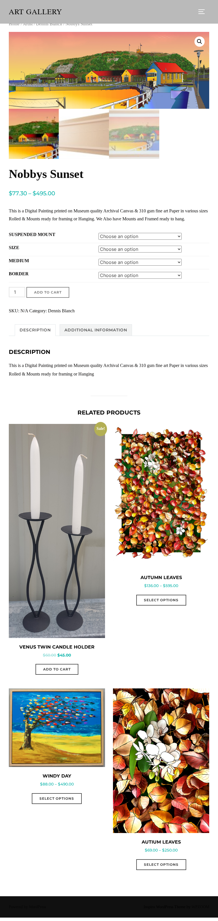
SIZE (14, 247)
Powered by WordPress (27, 907)
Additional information (95, 330)
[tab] (35, 330)
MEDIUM (19, 260)
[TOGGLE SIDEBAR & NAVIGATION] (203, 11)
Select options (161, 600)
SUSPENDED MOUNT (32, 234)
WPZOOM (200, 907)
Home (14, 24)
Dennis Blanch (49, 24)
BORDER (19, 273)
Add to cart (48, 292)
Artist (28, 24)
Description (35, 330)
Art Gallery (35, 11)
